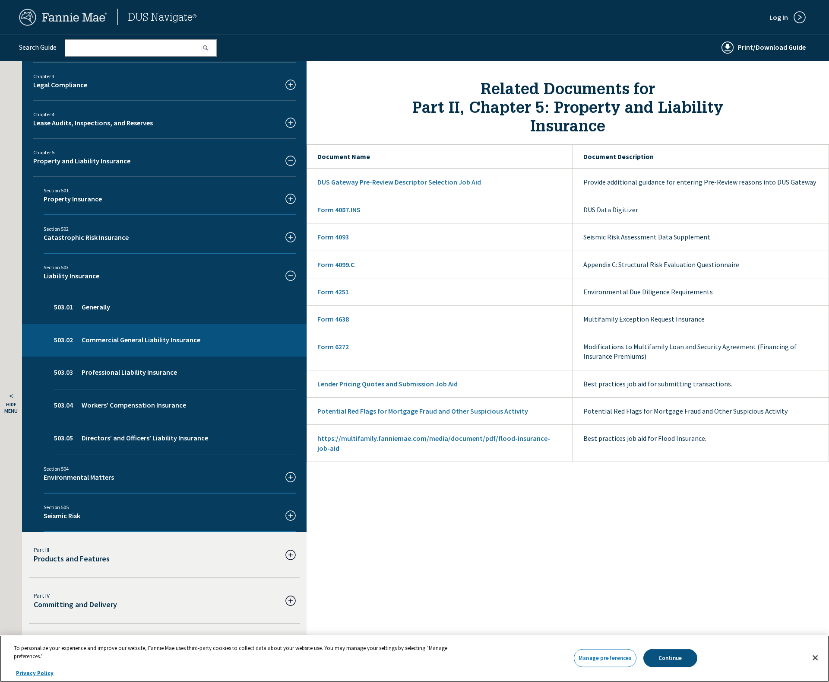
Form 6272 (333, 346)
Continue (670, 658)
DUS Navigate (162, 18)
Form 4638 (333, 319)
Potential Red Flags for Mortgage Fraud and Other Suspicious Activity (422, 411)
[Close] (815, 657)
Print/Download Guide (772, 47)
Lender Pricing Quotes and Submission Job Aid (387, 383)
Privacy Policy (35, 673)
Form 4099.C (335, 264)
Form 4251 (333, 291)
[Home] (63, 23)
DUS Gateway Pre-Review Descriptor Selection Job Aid (399, 182)
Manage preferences (605, 658)
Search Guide (38, 47)
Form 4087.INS (339, 209)
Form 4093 (333, 237)
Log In (778, 17)
